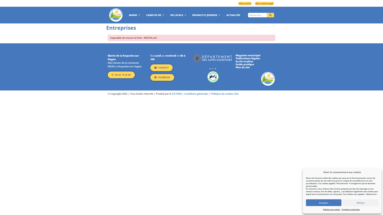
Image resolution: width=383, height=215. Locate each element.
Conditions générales (351, 209)
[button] (210, 68)
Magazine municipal (248, 55)
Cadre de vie (153, 15)
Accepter (323, 202)
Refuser (361, 202)
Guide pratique (245, 64)
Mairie (133, 15)
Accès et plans (244, 61)
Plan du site (243, 67)
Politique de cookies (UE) (225, 93)
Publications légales (248, 58)
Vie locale (176, 15)
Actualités (233, 15)
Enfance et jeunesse (204, 15)
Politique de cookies (331, 209)
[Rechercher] (270, 15)
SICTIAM (177, 93)
